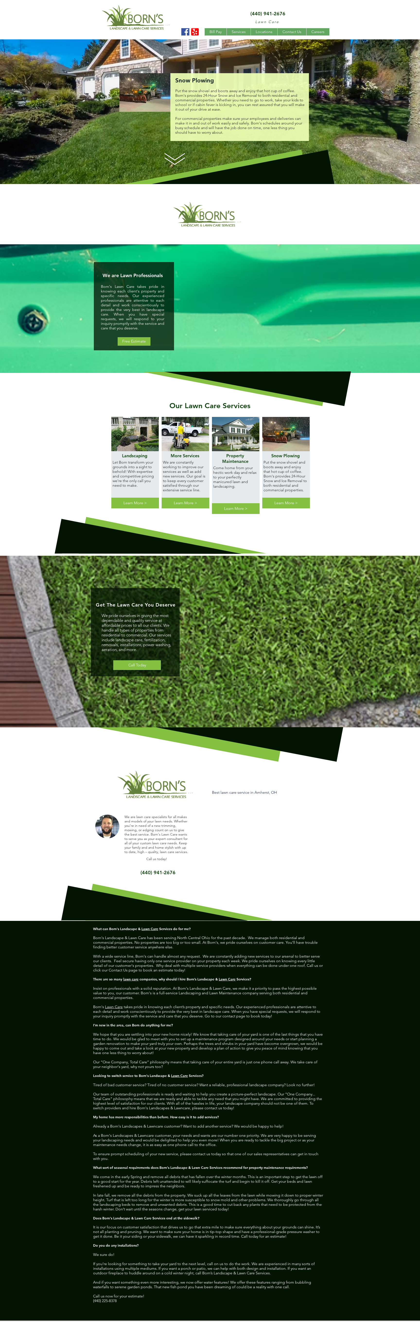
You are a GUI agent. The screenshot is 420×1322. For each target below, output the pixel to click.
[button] (239, 31)
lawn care (131, 979)
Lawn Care (149, 929)
